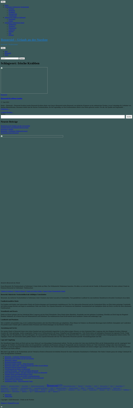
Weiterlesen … (5, 109)
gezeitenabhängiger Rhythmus (41, 388)
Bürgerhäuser (89, 386)
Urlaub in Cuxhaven (7, 291)
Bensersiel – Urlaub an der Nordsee (24, 39)
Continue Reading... (7, 112)
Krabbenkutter (91, 388)
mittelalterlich (52, 389)
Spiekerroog (12, 24)
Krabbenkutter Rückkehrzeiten (104, 388)
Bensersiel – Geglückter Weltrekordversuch (14, 131)
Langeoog (12, 30)
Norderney (12, 26)
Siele (109, 389)
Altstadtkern (4, 386)
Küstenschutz (24, 389)
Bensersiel (12, 10)
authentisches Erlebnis (15, 386)
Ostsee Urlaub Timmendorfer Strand (54, 291)
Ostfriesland (102, 389)
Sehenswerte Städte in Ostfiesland (15, 17)
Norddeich (12, 12)
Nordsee (85, 389)
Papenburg (12, 19)
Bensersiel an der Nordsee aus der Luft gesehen (15, 126)
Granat (52, 388)
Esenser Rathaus (120, 386)
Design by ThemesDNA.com (10, 403)
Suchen (3, 114)
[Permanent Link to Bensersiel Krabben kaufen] (24, 93)
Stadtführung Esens (6, 391)
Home (6, 5)
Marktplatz (44, 389)
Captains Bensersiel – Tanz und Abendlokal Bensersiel (21, 371)
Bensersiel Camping (7, 129)
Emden (11, 21)
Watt (50, 391)
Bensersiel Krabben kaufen (11, 98)
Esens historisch (5, 388)
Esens (6, 55)
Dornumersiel (13, 14)
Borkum (11, 35)
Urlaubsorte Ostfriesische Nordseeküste (17, 7)
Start (6, 51)
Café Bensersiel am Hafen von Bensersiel (17, 369)
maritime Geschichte (34, 389)
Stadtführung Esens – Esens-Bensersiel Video (19, 381)
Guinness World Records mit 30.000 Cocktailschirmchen (22, 376)
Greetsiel (11, 9)
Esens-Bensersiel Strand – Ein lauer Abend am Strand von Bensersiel (26, 372)
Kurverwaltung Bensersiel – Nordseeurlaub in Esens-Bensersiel (24, 378)
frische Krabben (15, 388)
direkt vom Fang (104, 386)
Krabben (83, 388)
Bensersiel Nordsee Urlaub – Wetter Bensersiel (19, 364)
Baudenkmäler (26, 386)
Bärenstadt (81, 386)
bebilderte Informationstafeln (38, 386)
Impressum (8, 394)
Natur (79, 389)
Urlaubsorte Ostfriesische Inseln (14, 23)
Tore (32, 391)
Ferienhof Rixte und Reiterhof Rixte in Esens (15, 127)
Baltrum (11, 31)
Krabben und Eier (6, 389)
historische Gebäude (74, 388)
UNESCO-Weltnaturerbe (40, 391)
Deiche (96, 386)
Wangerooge (12, 28)
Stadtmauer (25, 391)
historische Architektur (62, 388)
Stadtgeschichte (16, 391)
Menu (3, 2)
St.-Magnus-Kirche (117, 389)
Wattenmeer (56, 391)
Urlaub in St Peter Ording (34, 291)
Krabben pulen (117, 388)
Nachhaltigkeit (72, 389)
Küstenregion (15, 389)
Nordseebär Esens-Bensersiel (10, 133)
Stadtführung (127, 389)
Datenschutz (8, 396)
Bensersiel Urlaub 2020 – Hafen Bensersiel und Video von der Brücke (26, 365)
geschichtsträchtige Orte (27, 388)
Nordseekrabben (93, 389)
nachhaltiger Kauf (62, 389)
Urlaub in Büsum (19, 291)
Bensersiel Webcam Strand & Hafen (16, 367)
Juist (10, 33)
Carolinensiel (13, 16)
